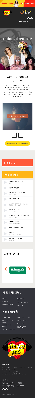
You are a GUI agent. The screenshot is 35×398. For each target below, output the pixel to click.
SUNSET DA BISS (8, 329)
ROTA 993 (20, 323)
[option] (17, 3)
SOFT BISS (6, 318)
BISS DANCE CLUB (6, 325)
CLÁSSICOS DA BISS (7, 321)
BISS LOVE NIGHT (23, 318)
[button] (14, 135)
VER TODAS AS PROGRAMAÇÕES (17, 143)
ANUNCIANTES (22, 303)
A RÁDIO (5, 301)
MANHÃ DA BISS (23, 320)
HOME (4, 298)
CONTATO (20, 305)
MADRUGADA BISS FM (21, 327)
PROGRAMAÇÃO (8, 304)
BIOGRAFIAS (10, 162)
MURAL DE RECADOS (21, 299)
